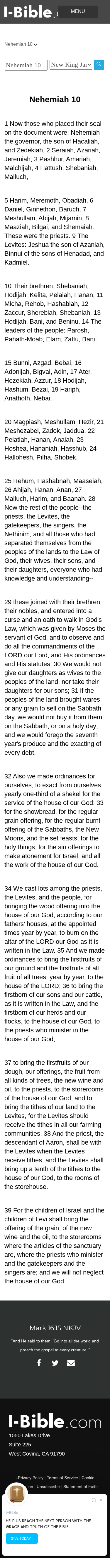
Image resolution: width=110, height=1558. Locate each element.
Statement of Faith (80, 1486)
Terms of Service (62, 1477)
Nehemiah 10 (19, 44)
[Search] (99, 65)
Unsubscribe (48, 1486)
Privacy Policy (30, 1477)
